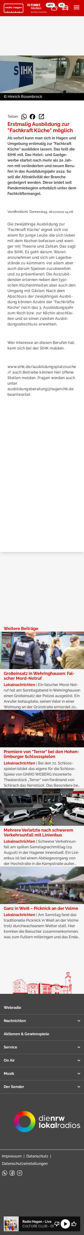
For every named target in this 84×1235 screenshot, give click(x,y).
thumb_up (74, 1224)
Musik (9, 1073)
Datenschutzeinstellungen (25, 1163)
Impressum (12, 1156)
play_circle (65, 1223)
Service (10, 1047)
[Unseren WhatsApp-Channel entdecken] (4, 1173)
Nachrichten (15, 1021)
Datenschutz (37, 1156)
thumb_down (57, 1224)
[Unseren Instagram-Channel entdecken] (19, 1173)
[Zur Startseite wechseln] (13, 8)
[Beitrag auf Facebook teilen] (32, 116)
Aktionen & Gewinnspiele (26, 1034)
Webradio (12, 1007)
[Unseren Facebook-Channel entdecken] (12, 1173)
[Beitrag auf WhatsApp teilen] (24, 116)
